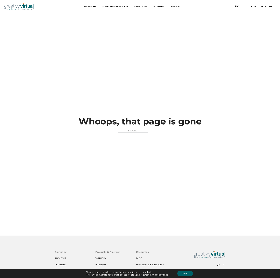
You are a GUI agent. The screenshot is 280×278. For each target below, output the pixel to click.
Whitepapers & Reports (150, 264)
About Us (60, 258)
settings (164, 275)
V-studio (100, 258)
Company (175, 6)
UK (237, 6)
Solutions (90, 6)
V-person (100, 264)
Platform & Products (115, 6)
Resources (140, 6)
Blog (139, 258)
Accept (185, 273)
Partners (158, 6)
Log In (252, 6)
